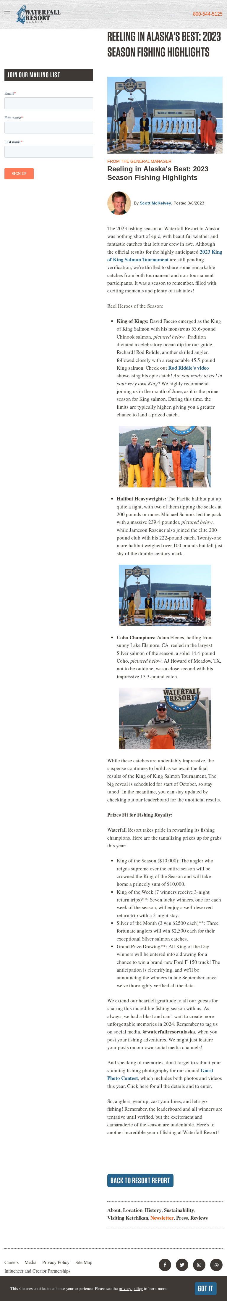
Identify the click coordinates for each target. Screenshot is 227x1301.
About (114, 1210)
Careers (11, 1262)
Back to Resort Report (140, 1180)
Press (182, 1217)
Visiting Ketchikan (127, 1217)
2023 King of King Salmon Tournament (164, 255)
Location (132, 1210)
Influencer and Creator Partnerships (37, 1271)
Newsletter (162, 1217)
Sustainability (179, 1210)
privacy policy (131, 1288)
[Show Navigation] (7, 14)
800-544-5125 (208, 14)
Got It (205, 1288)
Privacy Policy (55, 1262)
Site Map (83, 1262)
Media (30, 1262)
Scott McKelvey (155, 203)
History (153, 1210)
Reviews (199, 1217)
